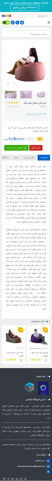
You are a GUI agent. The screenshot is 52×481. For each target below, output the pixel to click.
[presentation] (47, 94)
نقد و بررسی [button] (29, 157)
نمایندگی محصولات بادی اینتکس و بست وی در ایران (26, 2)
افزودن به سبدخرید (14, 147)
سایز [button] (16, 157)
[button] (22, 23)
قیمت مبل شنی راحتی (34, 113)
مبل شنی (41, 166)
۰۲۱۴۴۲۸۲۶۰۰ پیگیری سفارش (25, 7)
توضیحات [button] (43, 157)
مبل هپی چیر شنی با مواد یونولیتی (39, 354)
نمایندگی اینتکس (32, 300)
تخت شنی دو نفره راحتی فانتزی (15, 354)
